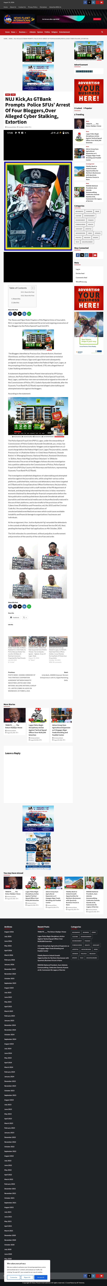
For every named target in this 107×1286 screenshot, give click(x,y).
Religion (55, 32)
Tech (77, 242)
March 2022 (8, 1179)
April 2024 (8, 1062)
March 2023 (8, 1123)
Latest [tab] (79, 108)
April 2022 (8, 1175)
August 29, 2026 (11, 733)
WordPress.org (81, 282)
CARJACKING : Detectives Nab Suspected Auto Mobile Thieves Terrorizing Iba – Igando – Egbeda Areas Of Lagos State (38, 652)
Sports (95, 237)
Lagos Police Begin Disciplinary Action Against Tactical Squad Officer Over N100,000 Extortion (38, 730)
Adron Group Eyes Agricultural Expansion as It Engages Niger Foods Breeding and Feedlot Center (61, 730)
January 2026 (9, 964)
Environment (80, 220)
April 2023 (8, 1119)
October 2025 (9, 978)
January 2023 (9, 1133)
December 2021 (10, 1189)
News (13, 32)
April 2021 (8, 1226)
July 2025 (7, 992)
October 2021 (9, 1198)
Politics (47, 32)
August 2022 (9, 1156)
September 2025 (10, 983)
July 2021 (7, 1212)
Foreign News (80, 224)
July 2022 (7, 1161)
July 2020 (7, 1249)
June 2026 (8, 941)
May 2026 (8, 946)
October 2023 (9, 1090)
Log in (78, 269)
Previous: (22, 681)
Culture (78, 216)
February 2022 (9, 1184)
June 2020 (8, 1254)
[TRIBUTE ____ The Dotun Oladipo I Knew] (15, 715)
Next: (54, 676)
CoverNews (70, 1283)
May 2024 (8, 1058)
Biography (79, 211)
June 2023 (8, 1109)
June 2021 (8, 1217)
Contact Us (22, 7)
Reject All (27, 1277)
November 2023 (10, 1086)
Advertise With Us (55, 7)
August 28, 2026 (72, 909)
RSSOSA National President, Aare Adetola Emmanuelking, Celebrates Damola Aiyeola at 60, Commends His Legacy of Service (94, 193)
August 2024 (9, 1044)
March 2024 (8, 1067)
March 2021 (8, 1231)
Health (90, 224)
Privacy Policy (32, 7)
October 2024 (9, 1034)
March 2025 (8, 1011)
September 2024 (10, 1039)
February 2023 (9, 1128)
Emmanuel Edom (11, 127)
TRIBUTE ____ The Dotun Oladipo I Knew (13, 726)
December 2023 (10, 1081)
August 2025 (9, 988)
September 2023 (10, 1095)
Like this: (16, 302)
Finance (91, 220)
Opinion (40, 32)
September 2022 (10, 1151)
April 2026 (8, 950)
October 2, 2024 (23, 127)
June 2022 (8, 1165)
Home (6, 7)
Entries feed (80, 273)
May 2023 (8, 1114)
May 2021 (8, 1221)
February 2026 (9, 960)
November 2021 (10, 1193)
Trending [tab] (79, 114)
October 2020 (9, 1245)
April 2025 (8, 1006)
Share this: (16, 299)
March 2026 (8, 955)
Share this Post (29, 292)
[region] (27, 1271)
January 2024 (9, 1076)
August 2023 (9, 1100)
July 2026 (7, 936)
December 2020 (10, 1235)
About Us (13, 7)
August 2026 (9, 932)
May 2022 (8, 1170)
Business (22, 32)
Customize (13, 1277)
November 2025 (10, 974)
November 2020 (10, 1240)
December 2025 (10, 969)
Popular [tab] (88, 108)
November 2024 (10, 1030)
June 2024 (8, 1053)
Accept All (40, 1277)
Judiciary (79, 229)
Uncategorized (90, 164)
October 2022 (9, 1147)
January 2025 (9, 1020)
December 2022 (10, 1137)
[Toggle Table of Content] (32, 288)
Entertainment (64, 32)
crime (13, 94)
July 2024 (7, 1048)
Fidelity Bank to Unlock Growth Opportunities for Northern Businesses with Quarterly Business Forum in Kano (93, 173)
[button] (102, 32)
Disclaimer (43, 7)
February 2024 (9, 1072)
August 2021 (9, 1207)
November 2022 (10, 1142)
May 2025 (8, 1002)
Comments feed (81, 277)
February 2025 (9, 1016)
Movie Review (80, 233)
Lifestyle (32, 32)
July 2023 (7, 1105)
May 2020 (8, 1259)
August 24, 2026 (92, 912)
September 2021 (10, 1203)
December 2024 (10, 1025)
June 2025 (8, 997)
